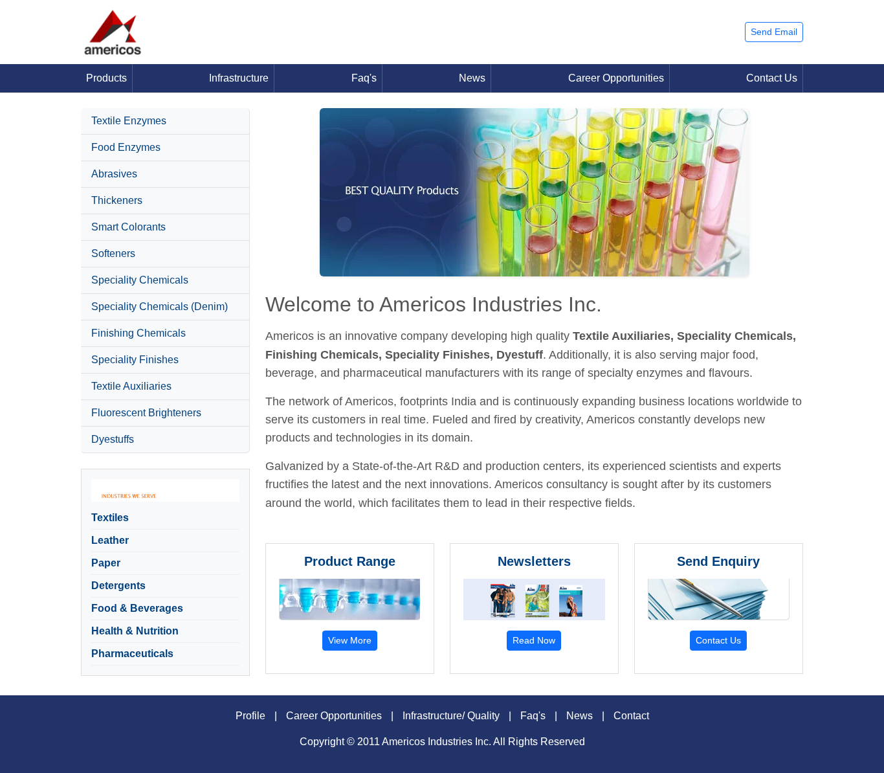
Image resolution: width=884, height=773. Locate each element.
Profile (250, 715)
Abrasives (114, 173)
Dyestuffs (112, 439)
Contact (631, 715)
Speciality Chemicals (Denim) (159, 306)
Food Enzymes (125, 147)
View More (349, 640)
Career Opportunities (616, 78)
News (472, 78)
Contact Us (771, 78)
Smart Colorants (128, 226)
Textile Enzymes (128, 120)
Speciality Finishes (135, 359)
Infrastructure (239, 78)
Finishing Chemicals (138, 333)
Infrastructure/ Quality (451, 715)
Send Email (774, 32)
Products (106, 78)
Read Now (534, 640)
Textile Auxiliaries (131, 386)
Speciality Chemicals (139, 280)
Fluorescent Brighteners (146, 412)
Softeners (113, 253)
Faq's (364, 78)
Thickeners (116, 200)
